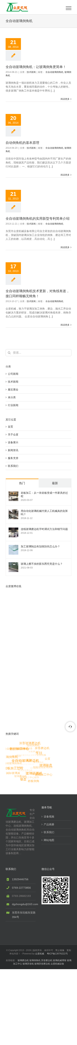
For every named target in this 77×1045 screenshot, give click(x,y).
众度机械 (39, 953)
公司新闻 (13, 373)
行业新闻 (13, 405)
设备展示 (13, 442)
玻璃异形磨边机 (42, 963)
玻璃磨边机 (23, 960)
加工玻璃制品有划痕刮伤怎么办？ (40, 546)
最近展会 (13, 389)
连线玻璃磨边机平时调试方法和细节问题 (44, 529)
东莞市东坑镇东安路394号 (24, 915)
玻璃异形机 (28, 963)
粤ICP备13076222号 (57, 953)
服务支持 (13, 458)
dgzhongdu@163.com (24, 904)
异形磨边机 (46, 960)
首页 (10, 426)
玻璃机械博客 (59, 960)
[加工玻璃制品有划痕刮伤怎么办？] (13, 546)
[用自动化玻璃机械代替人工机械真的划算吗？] (13, 511)
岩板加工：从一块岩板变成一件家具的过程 (44, 494)
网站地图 (49, 840)
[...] (53, 90)
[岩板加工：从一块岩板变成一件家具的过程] (13, 493)
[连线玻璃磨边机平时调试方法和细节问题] (13, 529)
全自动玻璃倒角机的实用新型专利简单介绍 (38, 218)
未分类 (12, 397)
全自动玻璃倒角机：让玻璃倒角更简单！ (36, 67)
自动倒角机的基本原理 (22, 143)
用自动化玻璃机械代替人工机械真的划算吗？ (44, 512)
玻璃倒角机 (35, 960)
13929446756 (20, 879)
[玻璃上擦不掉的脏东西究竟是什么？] (13, 564)
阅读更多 (65, 99)
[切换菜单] (68, 8)
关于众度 (13, 434)
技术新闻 (31, 72)
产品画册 (49, 824)
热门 (22, 483)
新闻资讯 (13, 450)
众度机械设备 (57, 963)
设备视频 (49, 816)
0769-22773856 (21, 887)
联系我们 (13, 465)
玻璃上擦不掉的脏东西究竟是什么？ (42, 563)
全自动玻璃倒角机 (54, 72)
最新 (55, 483)
